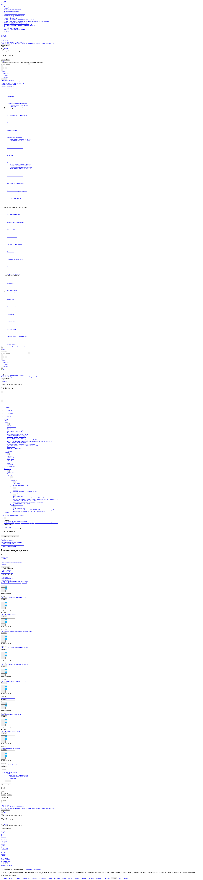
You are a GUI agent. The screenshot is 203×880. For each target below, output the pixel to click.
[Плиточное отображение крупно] (1, 584)
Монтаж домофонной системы (12, 18)
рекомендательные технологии (33, 869)
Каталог (3, 831)
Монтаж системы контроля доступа (13, 22)
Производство (7, 26)
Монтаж (6, 8)
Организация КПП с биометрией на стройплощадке (18, 24)
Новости (3, 842)
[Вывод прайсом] (4, 584)
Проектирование (8, 7)
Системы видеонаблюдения (8, 546)
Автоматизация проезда (10, 772)
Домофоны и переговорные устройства (11, 542)
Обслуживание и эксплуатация (12, 9)
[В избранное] (4, 586)
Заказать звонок (5, 45)
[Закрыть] (2, 401)
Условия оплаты (5, 858)
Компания (3, 837)
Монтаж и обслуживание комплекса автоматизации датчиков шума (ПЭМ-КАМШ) (26, 21)
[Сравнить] (4, 589)
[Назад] (8, 424)
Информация (4, 849)
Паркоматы (13, 778)
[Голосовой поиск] (2, 68)
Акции (2, 832)
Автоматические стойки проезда (19, 776)
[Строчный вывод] (3, 584)
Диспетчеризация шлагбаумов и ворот (14, 14)
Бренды (3, 834)
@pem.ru (5, 48)
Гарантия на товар (6, 861)
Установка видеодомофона (11, 28)
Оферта (3, 866)
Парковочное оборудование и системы (17, 775)
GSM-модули (10, 774)
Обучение (6, 31)
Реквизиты (4, 852)
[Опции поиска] (2, 66)
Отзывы (3, 844)
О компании (4, 839)
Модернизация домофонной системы (14, 15)
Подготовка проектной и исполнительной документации (19, 25)
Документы (4, 847)
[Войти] (1, 393)
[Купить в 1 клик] (3, 591)
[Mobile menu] (2, 368)
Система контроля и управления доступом (12, 545)
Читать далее (26, 873)
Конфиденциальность (6, 865)
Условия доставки (5, 859)
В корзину (3, 599)
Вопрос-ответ (4, 862)
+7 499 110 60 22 (5, 40)
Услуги (2, 835)
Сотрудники (4, 841)
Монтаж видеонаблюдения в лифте (13, 17)
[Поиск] (2, 392)
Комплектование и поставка (11, 11)
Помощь (3, 855)
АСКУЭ (6, 12)
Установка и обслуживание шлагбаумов (14, 29)
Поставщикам (4, 848)
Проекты (3, 854)
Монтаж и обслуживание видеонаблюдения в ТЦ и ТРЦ (19, 19)
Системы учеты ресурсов (7, 543)
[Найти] (6, 68)
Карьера (3, 845)
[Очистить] (29, 64)
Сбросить (8, 781)
